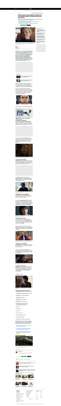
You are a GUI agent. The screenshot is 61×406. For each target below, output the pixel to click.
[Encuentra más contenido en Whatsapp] (19, 25)
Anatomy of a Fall (18, 359)
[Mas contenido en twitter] (30, 399)
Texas (26, 10)
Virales (37, 397)
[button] (17, 344)
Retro (41, 395)
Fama (36, 395)
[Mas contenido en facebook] (29, 399)
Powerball (34, 10)
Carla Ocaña (17, 47)
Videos (41, 391)
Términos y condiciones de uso (29, 390)
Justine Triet (25, 359)
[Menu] (16, 9)
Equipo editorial (18, 392)
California (25, 10)
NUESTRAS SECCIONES (38, 390)
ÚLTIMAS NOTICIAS (39, 28)
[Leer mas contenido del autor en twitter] (22, 351)
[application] (24, 341)
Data (41, 393)
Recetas (41, 397)
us (36, 393)
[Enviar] (15, 10)
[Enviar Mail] (15, 47)
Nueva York (29, 10)
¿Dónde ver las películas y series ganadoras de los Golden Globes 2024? (26, 76)
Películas (22, 359)
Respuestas (37, 391)
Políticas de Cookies (28, 393)
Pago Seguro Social (37, 10)
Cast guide (28, 359)
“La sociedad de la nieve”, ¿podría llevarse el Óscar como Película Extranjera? (26, 80)
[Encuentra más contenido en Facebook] (16, 25)
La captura (40, 10)
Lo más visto (17, 361)
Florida (22, 10)
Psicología (31, 10)
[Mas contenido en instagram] (32, 399)
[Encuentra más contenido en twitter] (17, 25)
